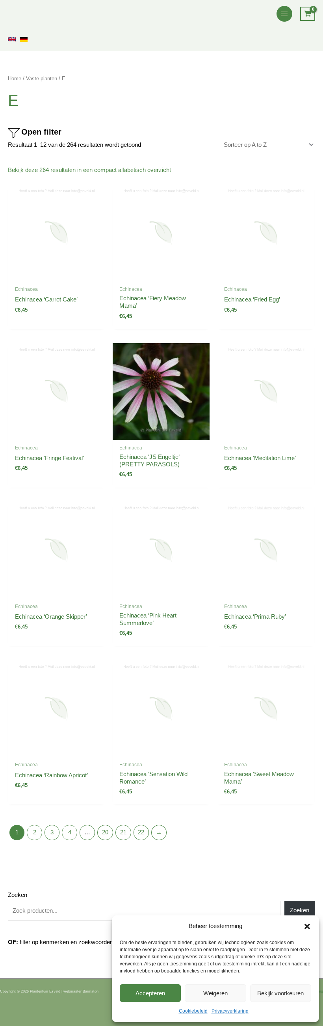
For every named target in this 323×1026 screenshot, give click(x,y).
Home (14, 78)
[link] (12, 39)
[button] (307, 926)
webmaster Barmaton (80, 991)
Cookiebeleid (193, 1011)
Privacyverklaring (230, 1011)
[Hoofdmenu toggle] (284, 14)
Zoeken (17, 895)
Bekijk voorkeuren (280, 993)
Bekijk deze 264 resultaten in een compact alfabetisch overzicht (89, 170)
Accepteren (150, 993)
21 (123, 832)
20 (105, 832)
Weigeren (215, 993)
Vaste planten (41, 78)
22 (141, 832)
